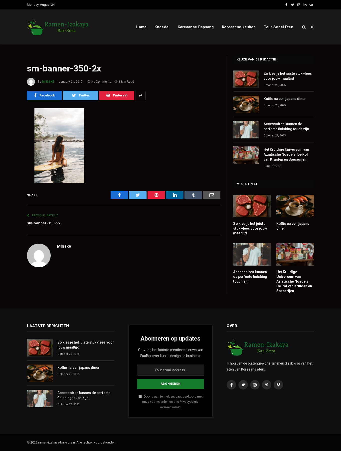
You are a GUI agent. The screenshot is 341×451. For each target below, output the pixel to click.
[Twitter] (9, 138)
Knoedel (162, 27)
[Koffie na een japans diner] (246, 104)
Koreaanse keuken (239, 27)
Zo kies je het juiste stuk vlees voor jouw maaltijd (288, 75)
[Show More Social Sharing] (141, 95)
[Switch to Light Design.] (311, 27)
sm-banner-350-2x (43, 223)
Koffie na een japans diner (285, 99)
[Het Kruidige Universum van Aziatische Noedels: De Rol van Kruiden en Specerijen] (246, 155)
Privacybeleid (189, 402)
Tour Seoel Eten (279, 27)
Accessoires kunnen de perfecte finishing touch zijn (286, 126)
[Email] (9, 176)
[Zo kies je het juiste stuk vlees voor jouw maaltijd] (246, 79)
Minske (48, 81)
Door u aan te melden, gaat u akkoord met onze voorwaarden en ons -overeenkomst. (172, 402)
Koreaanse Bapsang (196, 27)
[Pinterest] (9, 163)
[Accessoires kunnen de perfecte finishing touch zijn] (246, 129)
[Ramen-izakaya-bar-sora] (58, 27)
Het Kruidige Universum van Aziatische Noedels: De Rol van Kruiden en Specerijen (286, 154)
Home (141, 27)
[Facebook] (9, 125)
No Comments (101, 81)
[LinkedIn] (9, 150)
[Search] (304, 27)
